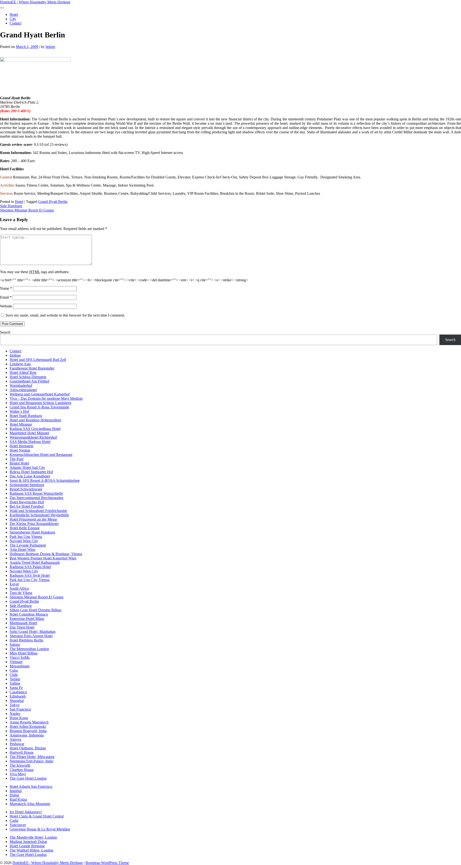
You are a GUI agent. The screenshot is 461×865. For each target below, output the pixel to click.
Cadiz (14, 820)
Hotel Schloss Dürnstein (28, 377)
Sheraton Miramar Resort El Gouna (27, 210)
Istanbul (16, 791)
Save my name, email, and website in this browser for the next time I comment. (65, 315)
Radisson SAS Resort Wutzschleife (36, 493)
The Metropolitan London (29, 649)
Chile (14, 675)
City (13, 19)
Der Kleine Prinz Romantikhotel (34, 524)
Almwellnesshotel (23, 390)
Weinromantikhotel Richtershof (33, 437)
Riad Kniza (18, 799)
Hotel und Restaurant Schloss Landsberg (40, 403)
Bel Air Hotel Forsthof (27, 506)
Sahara (15, 644)
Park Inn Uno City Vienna (29, 580)
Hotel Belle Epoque (25, 528)
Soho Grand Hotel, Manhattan (32, 632)
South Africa (19, 588)
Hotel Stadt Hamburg (26, 416)
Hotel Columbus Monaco (29, 614)
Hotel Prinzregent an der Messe (33, 519)
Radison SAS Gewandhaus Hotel (35, 429)
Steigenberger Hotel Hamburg (32, 532)
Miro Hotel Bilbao (23, 653)
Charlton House (22, 770)
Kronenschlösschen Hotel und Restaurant (41, 455)
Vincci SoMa (20, 657)
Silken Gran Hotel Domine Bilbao (35, 610)
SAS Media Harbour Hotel (30, 442)
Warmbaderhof (21, 385)
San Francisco (20, 709)
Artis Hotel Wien (22, 549)
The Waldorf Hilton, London (31, 850)
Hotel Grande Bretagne (27, 846)
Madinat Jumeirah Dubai (28, 842)
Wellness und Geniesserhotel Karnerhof (40, 394)
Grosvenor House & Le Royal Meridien (40, 829)
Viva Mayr (18, 774)
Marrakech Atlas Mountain (30, 804)
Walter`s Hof (19, 411)
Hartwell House (22, 752)
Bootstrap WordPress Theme (107, 863)
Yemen (15, 679)
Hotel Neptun (20, 450)
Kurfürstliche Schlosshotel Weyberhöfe (39, 515)
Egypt (14, 584)
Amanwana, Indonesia (27, 735)
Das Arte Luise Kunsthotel (30, 476)
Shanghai (17, 701)
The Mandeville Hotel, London (33, 837)
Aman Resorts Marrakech (29, 722)
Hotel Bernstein (21, 446)
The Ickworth (20, 765)
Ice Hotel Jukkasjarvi (26, 812)
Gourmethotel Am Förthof (29, 381)
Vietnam (16, 662)
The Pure (17, 459)
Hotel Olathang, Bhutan (28, 748)
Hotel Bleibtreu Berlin (26, 640)
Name (6, 288)
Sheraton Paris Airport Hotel (31, 636)
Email (6, 297)
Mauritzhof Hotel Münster (29, 433)
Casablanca (18, 692)
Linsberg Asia (20, 364)
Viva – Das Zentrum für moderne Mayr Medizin (46, 398)
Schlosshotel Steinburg (27, 485)
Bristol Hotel (19, 463)
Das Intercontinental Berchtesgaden (36, 498)
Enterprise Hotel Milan (27, 619)
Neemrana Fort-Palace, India (31, 761)
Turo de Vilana (21, 593)
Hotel (14, 14)
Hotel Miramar (21, 424)
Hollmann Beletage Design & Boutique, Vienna (46, 554)
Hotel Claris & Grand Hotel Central (37, 816)
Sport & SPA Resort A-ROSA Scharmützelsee (45, 480)
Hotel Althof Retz (23, 373)
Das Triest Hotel (22, 627)
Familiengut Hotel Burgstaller (32, 368)
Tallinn (15, 683)
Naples (15, 714)
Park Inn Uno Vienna (26, 537)
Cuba (14, 670)
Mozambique (20, 666)
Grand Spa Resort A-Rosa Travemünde (39, 407)
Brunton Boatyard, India (28, 731)
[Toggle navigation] (2, 7)
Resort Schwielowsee (26, 489)
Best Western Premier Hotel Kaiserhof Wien (43, 558)
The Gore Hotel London (28, 778)
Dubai (14, 795)
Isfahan (15, 355)
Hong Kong (19, 718)
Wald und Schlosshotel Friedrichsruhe (38, 511)
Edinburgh (18, 696)
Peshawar (17, 744)
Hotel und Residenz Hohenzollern (35, 420)
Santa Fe (16, 688)
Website (6, 306)
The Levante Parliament (28, 545)
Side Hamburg (11, 206)
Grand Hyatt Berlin (52, 202)
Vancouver (18, 825)
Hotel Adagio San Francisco (31, 786)
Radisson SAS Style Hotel (30, 575)
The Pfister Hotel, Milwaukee (32, 757)
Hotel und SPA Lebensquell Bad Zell (38, 360)
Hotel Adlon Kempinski (28, 726)
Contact (15, 23)
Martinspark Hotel (23, 623)
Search (5, 332)
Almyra (15, 739)
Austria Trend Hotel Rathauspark (35, 562)
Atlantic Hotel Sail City (27, 467)
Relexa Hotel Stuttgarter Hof (31, 472)
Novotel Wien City (24, 541)
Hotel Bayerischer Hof (27, 502)
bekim (50, 47)
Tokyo (14, 705)
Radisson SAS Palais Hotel (30, 567)
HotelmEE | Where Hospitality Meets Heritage (35, 2)
